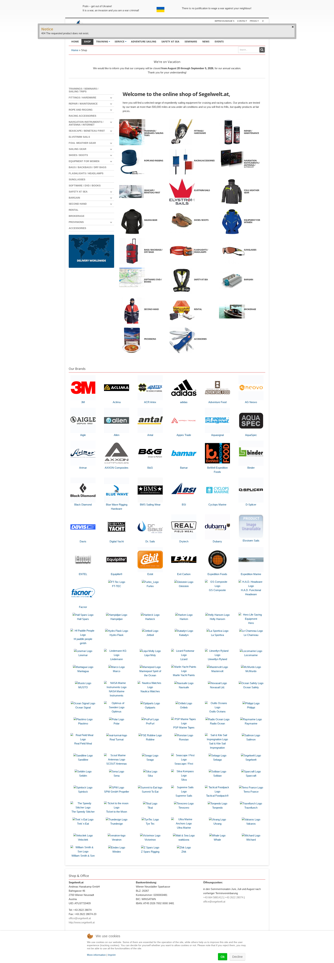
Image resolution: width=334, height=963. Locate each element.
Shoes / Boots (78, 155)
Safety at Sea (78, 191)
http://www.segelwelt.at (82, 922)
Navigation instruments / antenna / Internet (86, 123)
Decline (237, 956)
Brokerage (76, 216)
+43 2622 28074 (234, 897)
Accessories (77, 228)
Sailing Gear (77, 149)
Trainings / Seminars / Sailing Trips (83, 90)
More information (96, 954)
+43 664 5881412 (213, 897)
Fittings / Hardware (82, 97)
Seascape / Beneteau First (87, 130)
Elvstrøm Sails (79, 136)
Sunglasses (77, 179)
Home (74, 50)
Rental (73, 209)
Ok (223, 956)
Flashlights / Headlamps (86, 173)
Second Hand (78, 203)
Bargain (74, 197)
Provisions (76, 222)
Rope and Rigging (81, 109)
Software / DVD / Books (85, 185)
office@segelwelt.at (80, 918)
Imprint (112, 954)
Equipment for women (84, 161)
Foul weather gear (82, 143)
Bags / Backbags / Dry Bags (87, 167)
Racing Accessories (82, 115)
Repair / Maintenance (83, 103)
